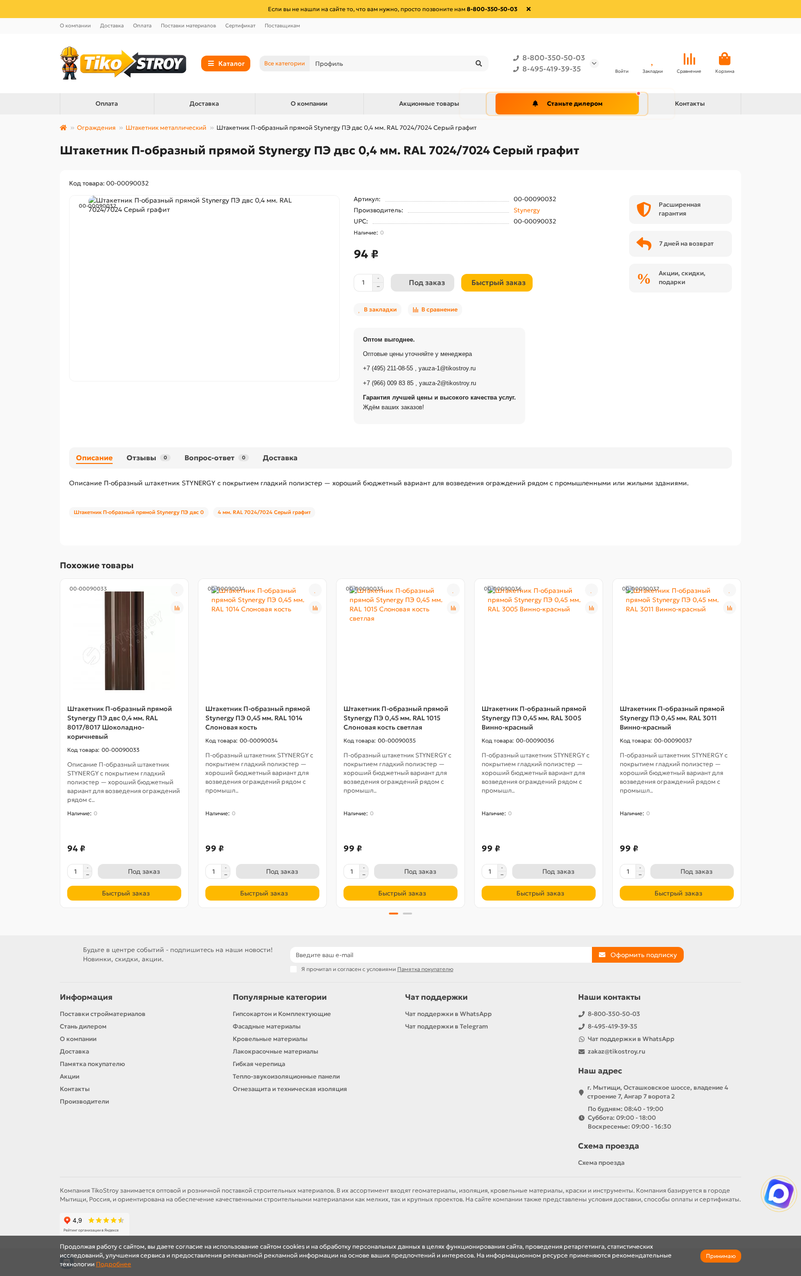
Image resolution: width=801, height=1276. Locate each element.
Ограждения (96, 128)
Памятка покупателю (92, 1064)
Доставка (112, 25)
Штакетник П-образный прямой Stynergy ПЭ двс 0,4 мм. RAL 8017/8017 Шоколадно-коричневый (119, 723)
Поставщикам (282, 25)
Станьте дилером (575, 104)
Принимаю (721, 1255)
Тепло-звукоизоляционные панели (286, 1076)
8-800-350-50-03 (553, 57)
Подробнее (113, 1264)
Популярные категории (280, 997)
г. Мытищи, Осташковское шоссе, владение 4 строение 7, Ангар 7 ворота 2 (657, 1092)
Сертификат (240, 25)
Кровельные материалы (270, 1039)
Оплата (142, 25)
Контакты (690, 104)
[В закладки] (177, 590)
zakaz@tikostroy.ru (616, 1051)
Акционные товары (429, 104)
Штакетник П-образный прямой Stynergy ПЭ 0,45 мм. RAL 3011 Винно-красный (672, 718)
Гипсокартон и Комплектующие (282, 1014)
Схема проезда (608, 1146)
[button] (61, 742)
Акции (69, 1076)
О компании (75, 25)
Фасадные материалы (267, 1026)
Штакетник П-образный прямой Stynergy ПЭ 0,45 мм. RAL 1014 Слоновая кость (257, 718)
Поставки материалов (188, 25)
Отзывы (147, 457)
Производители (84, 1101)
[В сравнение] (177, 607)
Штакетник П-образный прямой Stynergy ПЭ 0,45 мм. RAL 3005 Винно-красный (534, 718)
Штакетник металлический (166, 128)
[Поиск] (479, 63)
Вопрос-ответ (214, 457)
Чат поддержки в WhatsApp (448, 1014)
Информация (86, 997)
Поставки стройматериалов (103, 1014)
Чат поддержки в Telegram (446, 1026)
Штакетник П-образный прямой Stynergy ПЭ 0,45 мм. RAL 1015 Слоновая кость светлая (395, 718)
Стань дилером (83, 1026)
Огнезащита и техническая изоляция (290, 1089)
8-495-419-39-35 (551, 68)
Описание (94, 457)
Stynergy (527, 210)
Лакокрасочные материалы (275, 1051)
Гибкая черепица (259, 1064)
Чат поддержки (436, 997)
